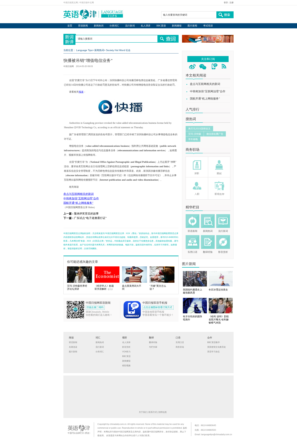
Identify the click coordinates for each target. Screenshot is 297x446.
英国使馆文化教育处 (216, 347)
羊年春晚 (193, 139)
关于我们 (143, 412)
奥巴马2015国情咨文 (199, 128)
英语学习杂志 (213, 351)
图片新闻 (192, 25)
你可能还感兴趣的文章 (82, 261)
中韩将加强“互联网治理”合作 (81, 198)
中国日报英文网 (70, 2)
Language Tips (84, 50)
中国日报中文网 (86, 2)
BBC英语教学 (213, 342)
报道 (81, 92)
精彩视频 (126, 365)
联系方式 (153, 412)
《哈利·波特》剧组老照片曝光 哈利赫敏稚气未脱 (219, 319)
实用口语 (192, 252)
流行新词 (130, 25)
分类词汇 (114, 25)
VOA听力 (126, 351)
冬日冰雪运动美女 (218, 289)
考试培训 (208, 25)
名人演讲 (145, 25)
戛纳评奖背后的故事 (86, 213)
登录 (226, 2)
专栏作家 (153, 347)
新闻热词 (98, 25)
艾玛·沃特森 (194, 134)
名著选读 (73, 347)
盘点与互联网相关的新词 (78, 193)
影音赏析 (223, 252)
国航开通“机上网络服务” (78, 202)
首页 (69, 25)
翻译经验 (208, 252)
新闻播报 (177, 25)
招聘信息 (162, 412)
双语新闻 (83, 25)
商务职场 (192, 149)
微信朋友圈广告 (214, 134)
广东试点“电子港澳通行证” (90, 218)
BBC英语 (161, 25)
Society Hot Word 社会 (118, 50)
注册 (231, 2)
